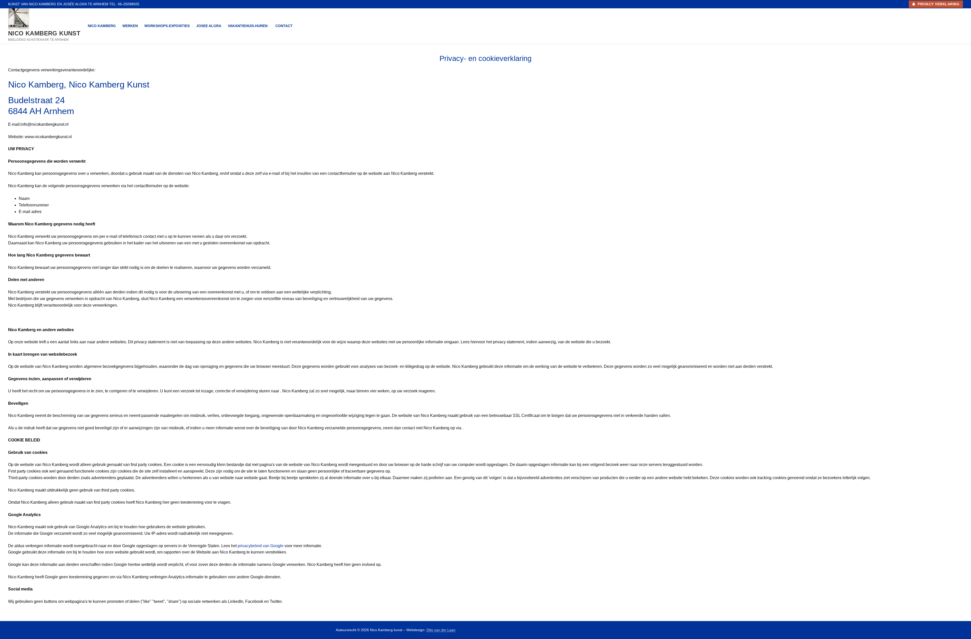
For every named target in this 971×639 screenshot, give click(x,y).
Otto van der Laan (440, 630)
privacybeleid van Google (260, 546)
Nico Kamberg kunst (44, 33)
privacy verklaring (938, 4)
